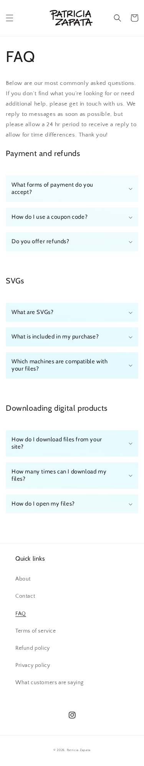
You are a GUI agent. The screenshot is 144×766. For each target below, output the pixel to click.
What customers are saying (49, 683)
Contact (25, 596)
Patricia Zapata (79, 750)
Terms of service (35, 631)
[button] (9, 18)
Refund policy (32, 648)
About (23, 579)
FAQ (20, 614)
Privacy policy (32, 665)
